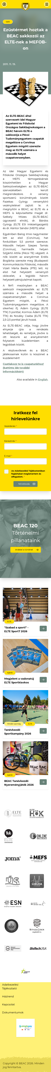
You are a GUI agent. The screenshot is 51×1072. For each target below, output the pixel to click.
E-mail (8, 456)
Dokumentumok (13, 1012)
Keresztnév (10, 441)
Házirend (8, 996)
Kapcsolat (8, 1004)
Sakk (8, 22)
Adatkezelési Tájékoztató (10, 986)
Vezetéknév (10, 426)
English (43, 379)
